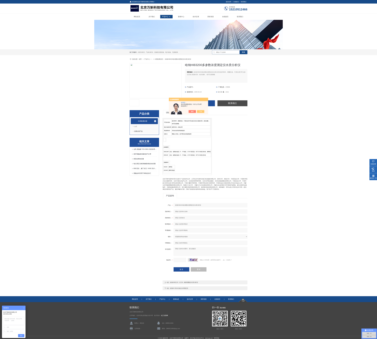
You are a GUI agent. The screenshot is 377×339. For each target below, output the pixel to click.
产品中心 (165, 16)
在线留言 (236, 2)
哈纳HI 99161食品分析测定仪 (179, 288)
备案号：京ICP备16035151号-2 (194, 338)
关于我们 (152, 16)
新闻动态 (176, 299)
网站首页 (137, 16)
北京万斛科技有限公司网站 (145, 2)
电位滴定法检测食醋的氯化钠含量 (145, 163)
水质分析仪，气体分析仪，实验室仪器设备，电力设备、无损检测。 (158, 52)
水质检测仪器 (159, 59)
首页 (140, 59)
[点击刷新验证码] (193, 260)
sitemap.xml (209, 338)
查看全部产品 (138, 131)
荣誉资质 (210, 16)
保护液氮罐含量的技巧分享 (142, 154)
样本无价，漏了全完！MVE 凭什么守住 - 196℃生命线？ (145, 168)
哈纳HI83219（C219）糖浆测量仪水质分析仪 (184, 282)
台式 (135, 126)
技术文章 (196, 16)
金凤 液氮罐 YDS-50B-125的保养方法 (145, 149)
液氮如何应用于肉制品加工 (142, 173)
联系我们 (243, 2)
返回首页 (228, 2)
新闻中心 (181, 16)
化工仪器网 (164, 315)
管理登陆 (216, 338)
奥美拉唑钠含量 (139, 159)
